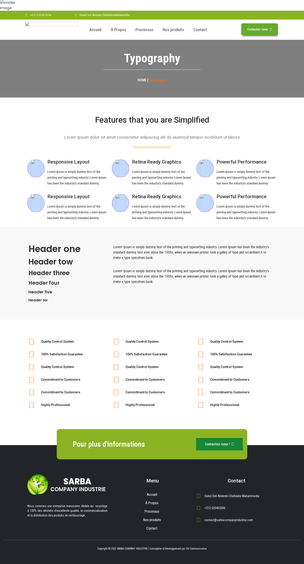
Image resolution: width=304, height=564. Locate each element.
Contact (200, 29)
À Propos (118, 29)
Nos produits (173, 29)
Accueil (95, 29)
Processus (144, 29)
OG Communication (196, 548)
